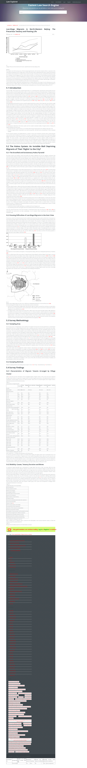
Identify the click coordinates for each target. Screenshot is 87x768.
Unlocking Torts (11, 751)
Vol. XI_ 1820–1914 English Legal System (22, 751)
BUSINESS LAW (12, 576)
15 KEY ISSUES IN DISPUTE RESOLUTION (17, 540)
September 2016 (13, 648)
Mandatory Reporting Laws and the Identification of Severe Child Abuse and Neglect (20, 721)
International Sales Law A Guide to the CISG (16, 714)
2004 (33, 100)
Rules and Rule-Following (13, 733)
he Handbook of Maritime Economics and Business (17, 700)
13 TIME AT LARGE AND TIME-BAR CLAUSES (18, 545)
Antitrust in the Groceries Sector (14, 683)
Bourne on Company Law (13, 687)
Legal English (11, 718)
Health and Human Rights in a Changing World (23, 699)
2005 (7, 166)
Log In (64, 2)
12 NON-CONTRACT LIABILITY (15, 548)
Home (52, 2)
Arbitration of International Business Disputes (16, 685)
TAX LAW (11, 603)
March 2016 (12, 663)
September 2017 (13, 618)
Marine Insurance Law (27, 723)
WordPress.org (12, 567)
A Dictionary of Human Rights (14, 681)
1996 (52, 209)
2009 (36, 96)
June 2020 (11, 610)
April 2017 (11, 630)
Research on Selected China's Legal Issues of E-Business (18, 731)
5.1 (18, 226)
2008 (51, 100)
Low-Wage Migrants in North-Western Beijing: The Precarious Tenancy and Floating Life (30, 30)
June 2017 (11, 625)
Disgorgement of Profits (13, 697)
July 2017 (11, 623)
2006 (39, 100)
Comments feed (13, 564)
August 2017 (12, 620)
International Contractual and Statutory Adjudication (18, 708)
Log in (11, 559)
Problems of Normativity (13, 729)
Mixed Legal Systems (27, 725)
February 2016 (12, 665)
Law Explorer (12, 1)
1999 (14, 178)
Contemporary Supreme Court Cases (24, 693)
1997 (52, 99)
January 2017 (12, 638)
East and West (21, 697)
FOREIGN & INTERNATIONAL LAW (16, 591)
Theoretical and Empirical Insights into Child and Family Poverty (20, 744)
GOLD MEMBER (58, 2)
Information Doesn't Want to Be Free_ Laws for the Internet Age (19, 706)
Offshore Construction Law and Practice (15, 727)
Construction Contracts (13, 693)
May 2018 (11, 613)
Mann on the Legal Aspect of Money (15, 723)
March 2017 (12, 633)
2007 (18, 178)
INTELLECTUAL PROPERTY (14, 598)
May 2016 (11, 658)
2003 (37, 349)
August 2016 (12, 650)
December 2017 (13, 615)
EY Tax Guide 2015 (28, 697)
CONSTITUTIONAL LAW (14, 578)
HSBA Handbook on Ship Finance (14, 702)
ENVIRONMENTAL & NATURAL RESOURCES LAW (18, 586)
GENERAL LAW (15, 25)
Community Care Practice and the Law (15, 691)
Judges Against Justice (12, 716)
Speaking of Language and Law (14, 736)
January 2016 (12, 667)
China (13, 534)
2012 (43, 99)
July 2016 (11, 653)
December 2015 (13, 670)
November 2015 (13, 672)
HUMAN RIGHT (12, 596)
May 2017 (11, 628)
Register (69, 2)
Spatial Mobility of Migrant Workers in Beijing (23, 534)
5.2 (9, 257)
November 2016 (13, 643)
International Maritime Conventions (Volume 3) (17, 712)
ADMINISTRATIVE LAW (14, 573)
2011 (29, 96)
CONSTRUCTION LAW (14, 581)
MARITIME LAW (12, 601)
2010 (11, 102)
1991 (51, 336)
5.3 (13, 503)
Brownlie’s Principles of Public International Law (17, 689)
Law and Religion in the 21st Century (25, 716)
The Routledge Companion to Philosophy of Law (17, 747)
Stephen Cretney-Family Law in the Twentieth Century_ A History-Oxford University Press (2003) (20, 739)
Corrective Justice (28, 695)
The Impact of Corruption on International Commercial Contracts (20, 742)
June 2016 (11, 655)
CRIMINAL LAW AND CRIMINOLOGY (16, 583)
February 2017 (12, 635)
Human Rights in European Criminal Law (15, 704)
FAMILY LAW (12, 588)
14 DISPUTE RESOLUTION (14, 543)
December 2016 (13, 640)
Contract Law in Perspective (13, 695)
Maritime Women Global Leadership (15, 725)
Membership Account (77, 2)
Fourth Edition (11, 699)
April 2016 (11, 660)
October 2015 (12, 675)
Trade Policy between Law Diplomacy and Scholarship (18, 749)
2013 (9, 124)
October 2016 (12, 645)
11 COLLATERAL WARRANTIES (15, 550)
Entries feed (12, 562)
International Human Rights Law (14, 710)
